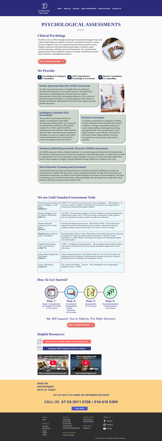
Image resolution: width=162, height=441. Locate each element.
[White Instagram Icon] (104, 424)
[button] (67, 9)
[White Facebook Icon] (104, 421)
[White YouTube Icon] (104, 428)
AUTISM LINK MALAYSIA (44, 12)
